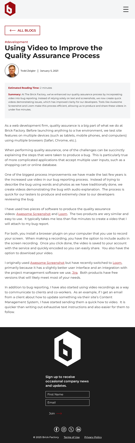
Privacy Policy (93, 437)
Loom (62, 214)
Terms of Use (72, 437)
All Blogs (27, 30)
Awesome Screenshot (33, 214)
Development (17, 42)
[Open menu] (125, 9)
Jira (75, 272)
